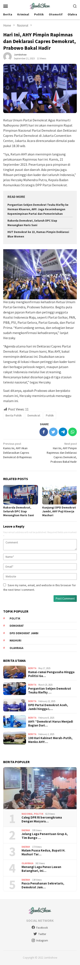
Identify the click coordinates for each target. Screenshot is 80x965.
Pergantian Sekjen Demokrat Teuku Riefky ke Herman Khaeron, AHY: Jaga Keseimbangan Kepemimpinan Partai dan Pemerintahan (37, 209)
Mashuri (15, 640)
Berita (32, 668)
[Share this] (43, 432)
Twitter (42, 934)
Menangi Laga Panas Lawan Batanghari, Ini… (41, 869)
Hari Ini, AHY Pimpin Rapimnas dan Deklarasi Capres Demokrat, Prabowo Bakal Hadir (62, 453)
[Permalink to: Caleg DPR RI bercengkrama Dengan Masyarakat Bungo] (40, 788)
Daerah (26, 830)
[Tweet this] (53, 432)
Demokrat (34, 415)
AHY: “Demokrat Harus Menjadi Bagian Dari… (50, 723)
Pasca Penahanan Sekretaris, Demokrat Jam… (43, 885)
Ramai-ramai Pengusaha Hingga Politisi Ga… (51, 674)
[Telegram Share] (63, 432)
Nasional (27, 813)
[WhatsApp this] (72, 432)
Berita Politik (14, 415)
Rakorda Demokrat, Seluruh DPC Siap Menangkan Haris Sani (18, 511)
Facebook (42, 927)
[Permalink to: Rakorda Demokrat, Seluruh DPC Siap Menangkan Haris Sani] (20, 494)
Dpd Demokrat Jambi (24, 633)
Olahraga (16, 648)
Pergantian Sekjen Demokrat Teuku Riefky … (49, 690)
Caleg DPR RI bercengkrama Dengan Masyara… (42, 819)
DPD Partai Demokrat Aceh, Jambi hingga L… (48, 707)
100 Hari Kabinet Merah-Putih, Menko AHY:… (50, 740)
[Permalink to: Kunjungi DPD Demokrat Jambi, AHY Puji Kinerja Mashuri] (59, 494)
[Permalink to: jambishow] (7, 56)
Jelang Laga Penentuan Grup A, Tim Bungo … (45, 836)
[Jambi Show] (40, 5)
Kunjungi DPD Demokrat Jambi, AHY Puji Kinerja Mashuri (59, 511)
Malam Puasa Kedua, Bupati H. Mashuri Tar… (43, 852)
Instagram (42, 940)
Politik (50, 415)
